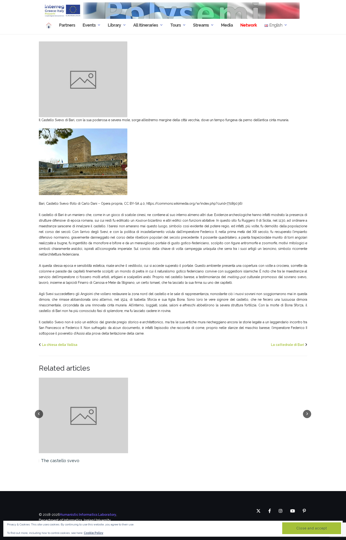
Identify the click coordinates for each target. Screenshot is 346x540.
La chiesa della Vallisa (59, 345)
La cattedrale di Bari (287, 345)
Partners (67, 25)
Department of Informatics (60, 520)
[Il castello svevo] (83, 79)
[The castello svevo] (83, 415)
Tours (175, 25)
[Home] (49, 25)
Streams (201, 25)
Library (114, 25)
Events (89, 25)
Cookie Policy (93, 533)
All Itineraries (145, 25)
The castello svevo (60, 460)
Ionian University (97, 520)
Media (227, 25)
